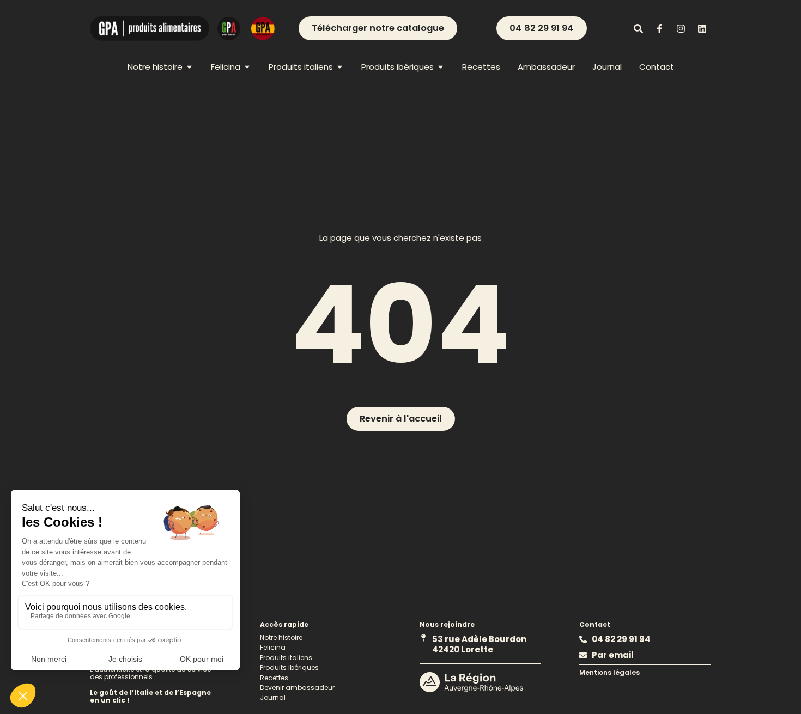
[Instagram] (680, 28)
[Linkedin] (702, 28)
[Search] (638, 28)
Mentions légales (609, 672)
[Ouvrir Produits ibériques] (440, 67)
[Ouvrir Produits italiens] (340, 67)
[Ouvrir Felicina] (247, 67)
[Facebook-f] (659, 28)
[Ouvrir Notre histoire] (189, 67)
